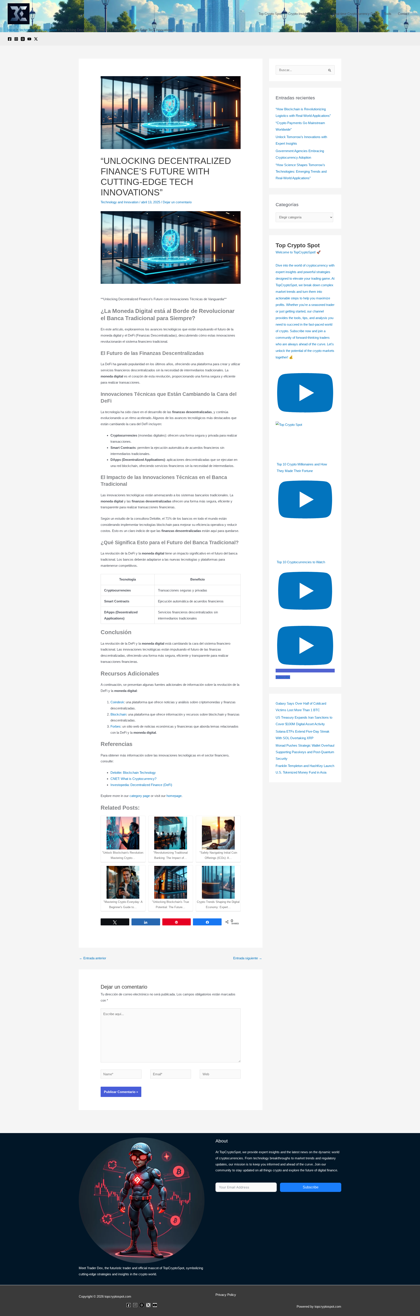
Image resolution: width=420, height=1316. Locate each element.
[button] (324, 13)
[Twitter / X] (36, 39)
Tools (387, 14)
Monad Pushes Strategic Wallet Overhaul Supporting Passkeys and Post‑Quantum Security (305, 752)
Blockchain (118, 714)
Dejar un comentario (177, 202)
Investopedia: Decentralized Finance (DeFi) (141, 785)
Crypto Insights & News (305, 14)
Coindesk (117, 702)
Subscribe (310, 1187)
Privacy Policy (225, 1295)
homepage (174, 796)
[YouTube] (29, 39)
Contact (403, 14)
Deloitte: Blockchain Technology (133, 772)
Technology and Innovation (119, 202)
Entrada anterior (92, 958)
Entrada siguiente (247, 958)
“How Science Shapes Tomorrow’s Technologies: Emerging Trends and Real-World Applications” (301, 171)
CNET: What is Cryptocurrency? (133, 779)
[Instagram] (16, 39)
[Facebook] (10, 39)
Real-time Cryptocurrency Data (355, 14)
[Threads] (23, 39)
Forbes (115, 726)
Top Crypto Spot (270, 14)
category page (140, 796)
